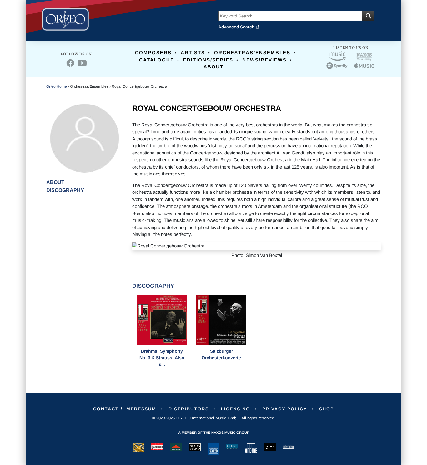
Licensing (235, 408)
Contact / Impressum (124, 408)
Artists (193, 52)
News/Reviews (264, 59)
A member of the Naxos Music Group (213, 432)
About (213, 66)
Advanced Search (237, 26)
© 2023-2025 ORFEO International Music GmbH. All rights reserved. (213, 418)
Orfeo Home (56, 86)
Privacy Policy (284, 408)
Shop (326, 408)
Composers (153, 52)
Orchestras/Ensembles (252, 52)
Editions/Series (208, 59)
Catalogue (156, 59)
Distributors (188, 408)
